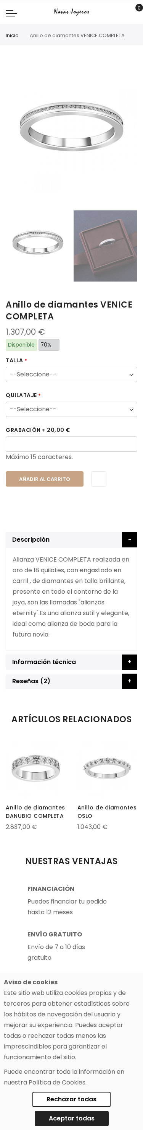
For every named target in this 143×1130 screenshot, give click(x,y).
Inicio (12, 35)
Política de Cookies (57, 1082)
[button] (12, 745)
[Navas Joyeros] (71, 12)
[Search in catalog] (121, 12)
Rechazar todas (71, 1099)
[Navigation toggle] (11, 13)
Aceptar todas (72, 1118)
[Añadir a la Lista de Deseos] (98, 479)
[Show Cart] (133, 12)
